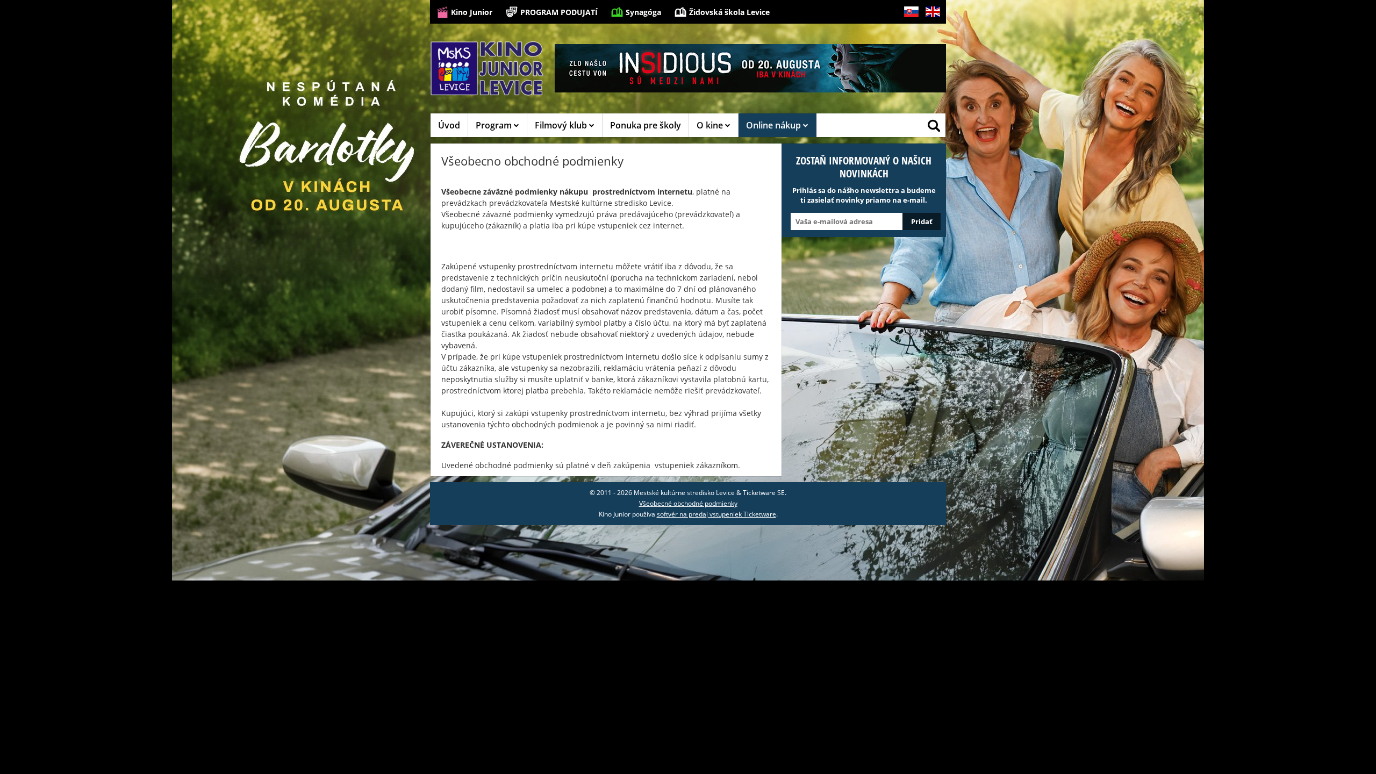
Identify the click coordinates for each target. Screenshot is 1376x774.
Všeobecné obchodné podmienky (688, 503)
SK (907, 29)
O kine (711, 125)
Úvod (449, 125)
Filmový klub (562, 125)
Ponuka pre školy (645, 125)
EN (929, 29)
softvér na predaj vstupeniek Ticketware (716, 514)
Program (495, 125)
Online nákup (774, 125)
